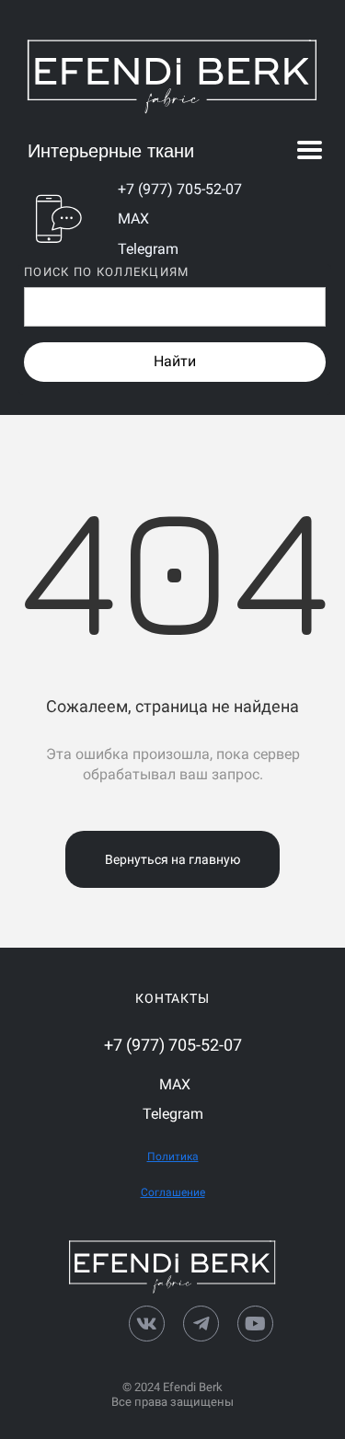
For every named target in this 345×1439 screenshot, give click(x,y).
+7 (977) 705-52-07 (180, 189)
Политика (173, 1156)
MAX (133, 218)
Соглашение (173, 1192)
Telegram (148, 249)
